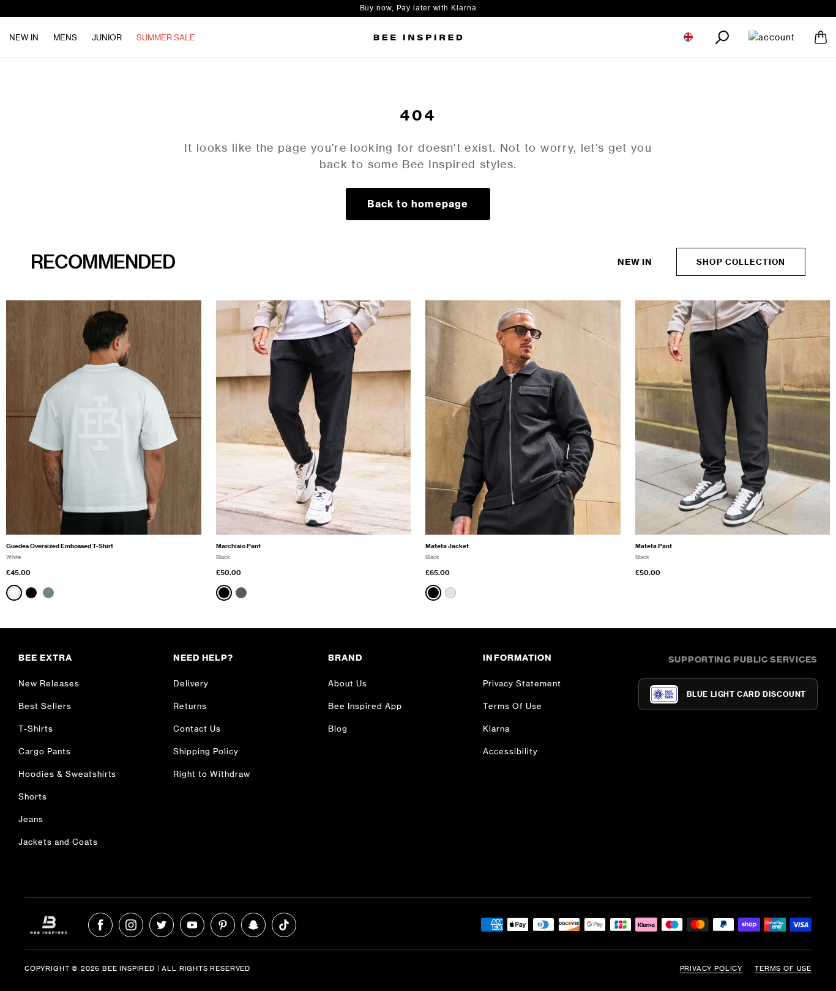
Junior (107, 37)
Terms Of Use (512, 706)
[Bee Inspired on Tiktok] (284, 925)
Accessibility (510, 751)
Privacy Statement (522, 683)
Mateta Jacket (447, 546)
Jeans (30, 819)
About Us (347, 683)
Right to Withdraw (211, 774)
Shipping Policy (206, 751)
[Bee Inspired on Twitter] (161, 925)
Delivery (191, 683)
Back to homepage (417, 204)
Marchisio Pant (238, 546)
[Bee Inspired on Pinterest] (223, 925)
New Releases (49, 683)
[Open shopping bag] (821, 37)
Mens (65, 37)
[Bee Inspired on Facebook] (100, 925)
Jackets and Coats (58, 842)
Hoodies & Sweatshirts (67, 774)
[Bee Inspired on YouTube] (192, 925)
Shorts (32, 796)
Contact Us (197, 728)
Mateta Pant (653, 546)
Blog (338, 728)
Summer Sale (165, 37)
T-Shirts (35, 728)
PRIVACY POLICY (711, 968)
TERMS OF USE (783, 968)
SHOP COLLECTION (740, 262)
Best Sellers (45, 706)
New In (24, 37)
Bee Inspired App (365, 706)
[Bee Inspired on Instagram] (131, 925)
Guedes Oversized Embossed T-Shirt (59, 546)
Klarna (496, 728)
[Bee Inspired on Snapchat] (253, 925)
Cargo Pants (44, 751)
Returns (190, 706)
